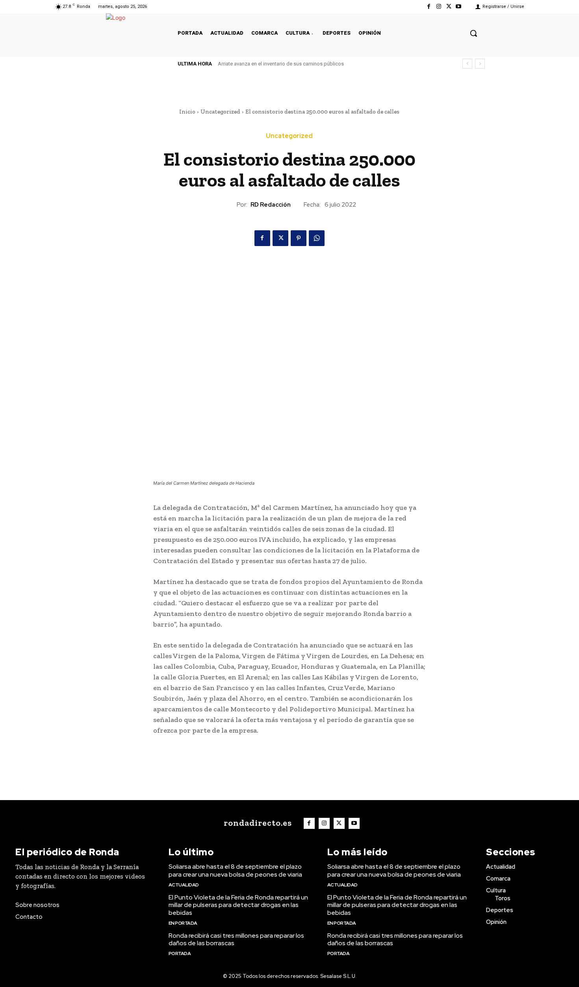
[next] (480, 64)
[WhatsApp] (317, 238)
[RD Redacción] (230, 205)
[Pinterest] (298, 238)
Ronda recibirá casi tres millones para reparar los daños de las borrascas (236, 939)
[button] (473, 33)
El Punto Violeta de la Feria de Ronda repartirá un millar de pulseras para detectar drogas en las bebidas (238, 904)
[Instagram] (439, 6)
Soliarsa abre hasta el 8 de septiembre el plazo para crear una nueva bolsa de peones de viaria (235, 870)
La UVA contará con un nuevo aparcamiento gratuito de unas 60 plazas (300, 64)
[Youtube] (459, 6)
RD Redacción (271, 204)
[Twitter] (449, 6)
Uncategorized (220, 111)
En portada (183, 923)
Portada (180, 953)
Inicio (187, 111)
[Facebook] (429, 6)
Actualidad (184, 885)
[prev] (467, 64)
